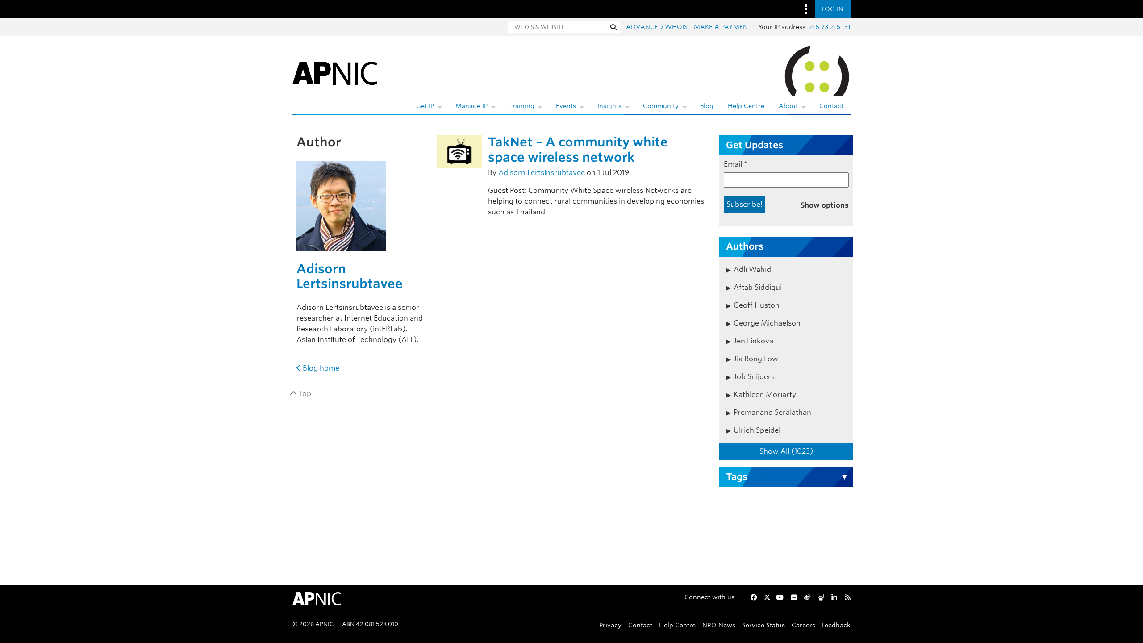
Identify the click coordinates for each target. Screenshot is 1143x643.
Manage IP (471, 105)
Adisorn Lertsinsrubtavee (349, 276)
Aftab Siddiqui (758, 287)
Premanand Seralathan (772, 412)
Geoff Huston (757, 305)
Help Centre (746, 105)
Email (735, 164)
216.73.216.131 (830, 26)
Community (661, 105)
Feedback (836, 625)
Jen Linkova (753, 341)
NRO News (718, 625)
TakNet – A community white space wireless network (578, 149)
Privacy (610, 625)
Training (521, 105)
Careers (803, 625)
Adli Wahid (752, 269)
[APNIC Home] (334, 71)
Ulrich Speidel (757, 430)
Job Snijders (754, 376)
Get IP (425, 105)
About (788, 105)
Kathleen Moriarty (765, 394)
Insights (609, 105)
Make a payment (723, 26)
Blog (706, 105)
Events (566, 105)
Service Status (763, 625)
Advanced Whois (657, 26)
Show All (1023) (786, 451)
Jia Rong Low (756, 359)
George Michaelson (767, 323)
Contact (831, 105)
